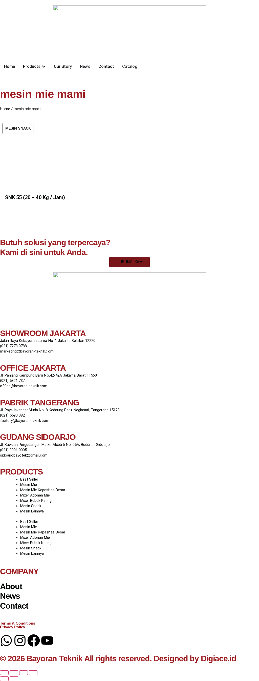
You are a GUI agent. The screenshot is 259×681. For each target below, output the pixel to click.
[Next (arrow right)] (14, 678)
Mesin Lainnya (32, 511)
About (11, 586)
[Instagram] (20, 640)
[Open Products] (44, 67)
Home (5, 109)
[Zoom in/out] (4, 672)
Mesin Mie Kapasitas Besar (43, 490)
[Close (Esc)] (33, 672)
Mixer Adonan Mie (35, 495)
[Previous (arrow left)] (4, 678)
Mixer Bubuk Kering (36, 500)
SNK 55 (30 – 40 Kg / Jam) (35, 197)
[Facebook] (33, 640)
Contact (14, 605)
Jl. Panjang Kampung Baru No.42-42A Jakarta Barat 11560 (48, 375)
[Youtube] (47, 640)
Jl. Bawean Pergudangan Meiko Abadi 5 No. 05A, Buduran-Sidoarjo (55, 444)
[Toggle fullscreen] (14, 672)
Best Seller (29, 479)
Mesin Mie (28, 484)
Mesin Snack (30, 506)
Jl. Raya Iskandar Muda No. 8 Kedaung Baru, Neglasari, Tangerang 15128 (60, 410)
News (10, 596)
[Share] (23, 672)
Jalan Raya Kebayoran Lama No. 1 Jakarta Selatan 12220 (47, 340)
